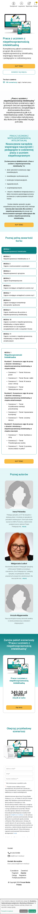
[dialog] (19, 906)
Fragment (15, 873)
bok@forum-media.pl (17, 856)
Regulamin (22, 875)
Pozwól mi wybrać (7, 911)
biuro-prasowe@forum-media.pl (18, 864)
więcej (24, 526)
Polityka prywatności (19, 878)
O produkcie (14, 871)
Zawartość (24, 871)
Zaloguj (14, 875)
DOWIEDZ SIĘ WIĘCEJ (19, 72)
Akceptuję (32, 911)
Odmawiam (23, 911)
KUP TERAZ (19, 66)
